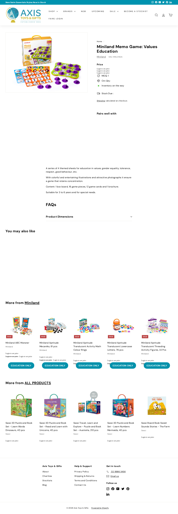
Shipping (101, 101)
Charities (47, 476)
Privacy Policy (81, 471)
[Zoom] (46, 62)
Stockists (47, 480)
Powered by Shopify (100, 508)
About (45, 471)
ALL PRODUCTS (38, 383)
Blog (44, 485)
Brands (68, 11)
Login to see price (103, 69)
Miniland (101, 56)
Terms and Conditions (85, 480)
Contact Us (80, 485)
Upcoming (98, 11)
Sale (113, 11)
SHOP (52, 11)
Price (100, 64)
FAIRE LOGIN (56, 19)
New (83, 11)
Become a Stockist (136, 11)
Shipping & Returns (84, 476)
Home (99, 41)
